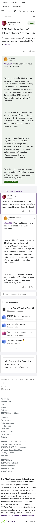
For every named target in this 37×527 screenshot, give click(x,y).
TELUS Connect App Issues (18, 316)
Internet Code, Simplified (11, 444)
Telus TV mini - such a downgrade (16, 324)
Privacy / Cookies (8, 453)
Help (2, 383)
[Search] (20, 11)
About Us (5, 399)
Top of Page (19, 379)
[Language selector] (16, 11)
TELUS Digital (7, 460)
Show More (7, 44)
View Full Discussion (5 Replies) (12, 191)
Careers (4, 404)
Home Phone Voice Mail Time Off (20, 308)
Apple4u (17, 343)
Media (3, 407)
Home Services (7, 16)
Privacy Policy (30, 379)
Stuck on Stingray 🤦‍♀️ (16, 340)
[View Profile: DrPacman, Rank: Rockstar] (5, 218)
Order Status (6, 434)
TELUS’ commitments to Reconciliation (17, 515)
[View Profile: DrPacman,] (5, 59)
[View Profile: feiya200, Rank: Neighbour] (4, 23)
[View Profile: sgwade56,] (4, 309)
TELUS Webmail (7, 468)
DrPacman (11, 58)
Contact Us (6, 420)
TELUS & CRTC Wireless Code (14, 447)
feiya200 (10, 22)
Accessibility (6, 402)
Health (23, 2)
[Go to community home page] (9, 11)
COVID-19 (5, 437)
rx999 (16, 327)
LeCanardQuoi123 (20, 335)
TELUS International (9, 463)
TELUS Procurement (9, 465)
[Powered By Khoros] (18, 388)
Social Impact (17, 6)
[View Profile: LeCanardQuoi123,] (4, 333)
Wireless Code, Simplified (11, 450)
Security (4, 456)
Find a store (6, 426)
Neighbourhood (7, 423)
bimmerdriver (19, 319)
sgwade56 (20, 311)
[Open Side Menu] (2, 11)
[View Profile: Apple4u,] (4, 342)
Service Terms (7, 431)
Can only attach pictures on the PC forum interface (20, 332)
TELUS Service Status (10, 413)
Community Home (7, 379)
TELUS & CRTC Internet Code (13, 441)
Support (4, 417)
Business (14, 2)
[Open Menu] (34, 16)
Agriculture (5, 6)
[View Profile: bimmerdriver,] (4, 317)
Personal (4, 2)
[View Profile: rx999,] (4, 325)
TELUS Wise (6, 471)
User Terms (5, 429)
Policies (4, 410)
